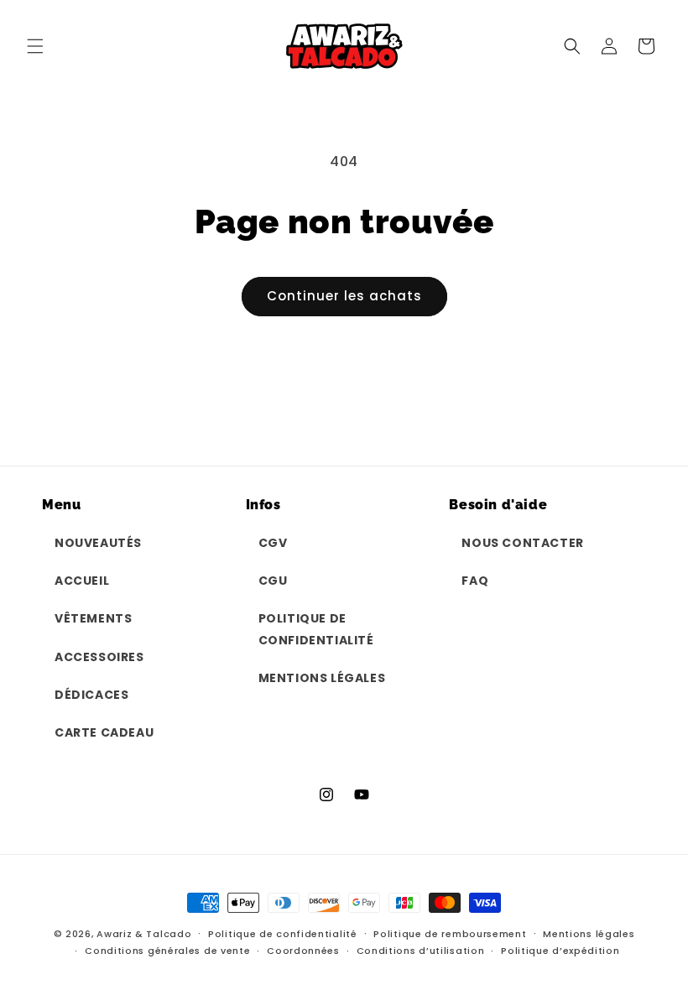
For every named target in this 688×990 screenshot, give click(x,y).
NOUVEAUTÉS (98, 542)
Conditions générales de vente (167, 950)
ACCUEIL (82, 580)
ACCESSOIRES (99, 657)
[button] (35, 46)
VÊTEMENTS (93, 618)
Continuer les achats (344, 296)
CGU (273, 580)
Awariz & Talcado (143, 933)
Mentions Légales (322, 678)
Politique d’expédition (560, 950)
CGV (273, 542)
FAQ (474, 580)
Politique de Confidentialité (316, 629)
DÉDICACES (91, 694)
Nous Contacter (522, 542)
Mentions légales (588, 933)
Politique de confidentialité (282, 933)
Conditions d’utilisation (421, 950)
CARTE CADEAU (104, 732)
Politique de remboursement (449, 933)
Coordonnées (303, 950)
